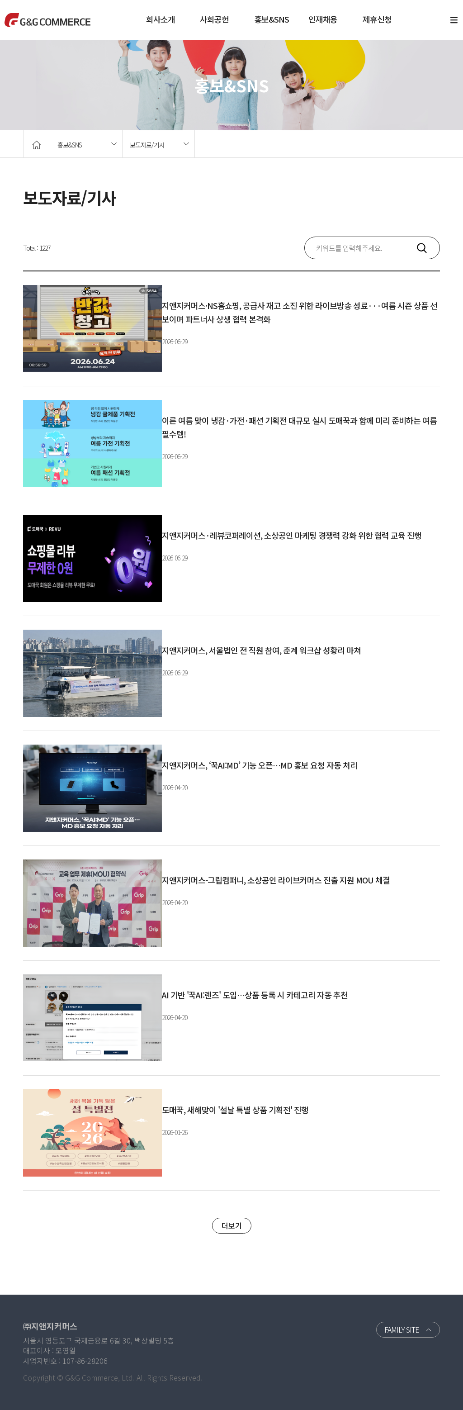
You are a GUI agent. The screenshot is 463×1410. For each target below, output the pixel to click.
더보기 (232, 1225)
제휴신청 (377, 19)
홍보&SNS (271, 19)
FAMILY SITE (401, 1329)
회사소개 (160, 19)
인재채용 (322, 19)
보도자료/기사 (147, 144)
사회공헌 (214, 19)
